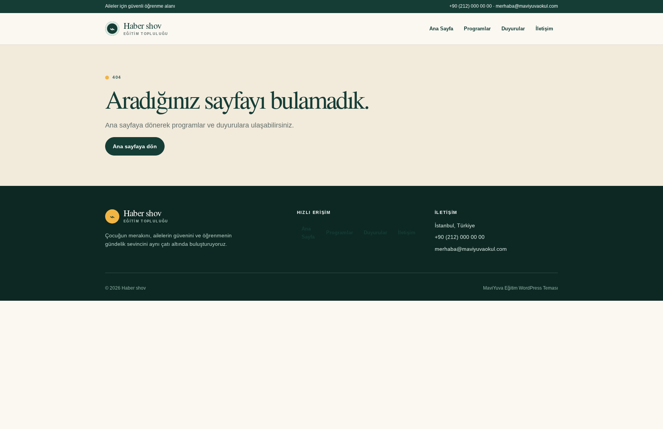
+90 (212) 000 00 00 (470, 6)
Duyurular (513, 28)
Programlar (477, 28)
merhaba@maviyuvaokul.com (527, 6)
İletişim (544, 28)
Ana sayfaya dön (135, 146)
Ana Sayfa (441, 28)
